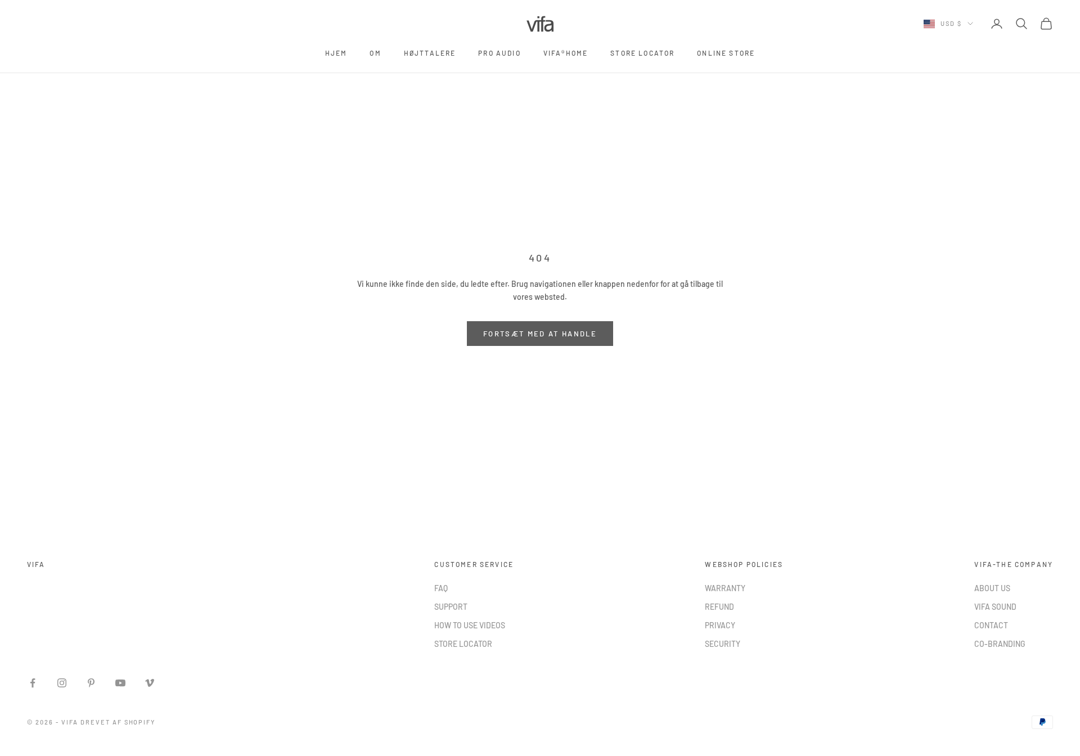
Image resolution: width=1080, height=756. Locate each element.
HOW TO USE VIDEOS (469, 625)
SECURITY (722, 644)
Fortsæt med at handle (540, 333)
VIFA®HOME (565, 53)
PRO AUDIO (499, 53)
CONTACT (991, 625)
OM (375, 53)
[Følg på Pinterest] (91, 682)
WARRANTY (725, 588)
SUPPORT (450, 606)
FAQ (441, 588)
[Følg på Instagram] (62, 682)
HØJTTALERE (430, 53)
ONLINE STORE (726, 53)
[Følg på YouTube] (120, 682)
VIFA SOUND (995, 606)
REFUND (719, 606)
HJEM (336, 53)
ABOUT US (992, 588)
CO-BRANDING (999, 644)
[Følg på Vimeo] (149, 682)
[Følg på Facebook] (32, 682)
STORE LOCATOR (642, 53)
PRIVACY (720, 625)
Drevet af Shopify (118, 722)
